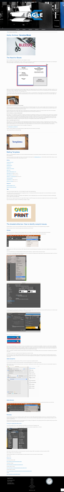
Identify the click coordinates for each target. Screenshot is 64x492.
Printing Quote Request (32, 486)
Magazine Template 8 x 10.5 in (11, 185)
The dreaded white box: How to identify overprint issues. (27, 224)
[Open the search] (56, 29)
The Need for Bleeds (14, 57)
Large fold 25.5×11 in (9, 179)
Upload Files (32, 487)
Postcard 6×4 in (9, 163)
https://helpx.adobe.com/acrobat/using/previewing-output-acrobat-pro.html (17, 467)
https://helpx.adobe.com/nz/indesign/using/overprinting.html (15, 464)
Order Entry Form (32, 485)
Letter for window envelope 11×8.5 (11, 171)
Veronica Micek (25, 35)
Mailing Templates (13, 152)
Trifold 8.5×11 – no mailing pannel (11, 176)
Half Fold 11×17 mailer (10, 181)
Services (24, 29)
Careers (32, 484)
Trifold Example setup (10, 178)
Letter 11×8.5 (8, 170)
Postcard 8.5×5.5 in (9, 165)
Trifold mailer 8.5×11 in (10, 174)
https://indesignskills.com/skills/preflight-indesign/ (13, 474)
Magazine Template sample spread (11, 187)
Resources (32, 479)
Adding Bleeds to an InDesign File (13, 126)
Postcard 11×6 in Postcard (10, 168)
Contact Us (43, 29)
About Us (36, 29)
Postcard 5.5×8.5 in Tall (10, 162)
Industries (30, 29)
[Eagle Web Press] (32, 15)
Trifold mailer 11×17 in (10, 173)
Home (18, 29)
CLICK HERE (34, 0)
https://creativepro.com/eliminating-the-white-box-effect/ (14, 461)
